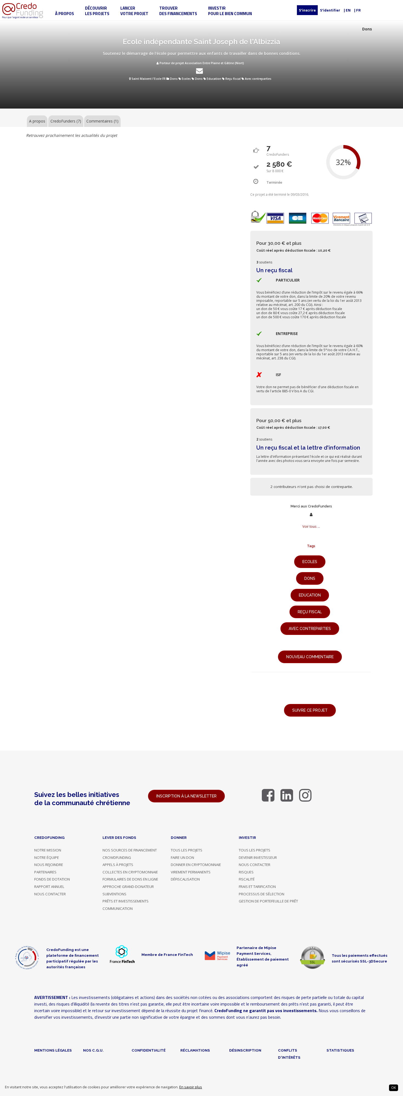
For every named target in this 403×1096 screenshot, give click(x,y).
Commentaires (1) (102, 121)
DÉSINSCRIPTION (245, 1050)
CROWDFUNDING (117, 857)
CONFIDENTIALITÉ (149, 1050)
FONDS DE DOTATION (52, 879)
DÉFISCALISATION (185, 879)
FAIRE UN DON (182, 857)
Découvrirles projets (97, 11)
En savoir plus (190, 1087)
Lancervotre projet (134, 11)
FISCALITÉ (247, 879)
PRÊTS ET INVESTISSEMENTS (126, 901)
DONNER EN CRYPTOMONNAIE (196, 864)
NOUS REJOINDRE (48, 864)
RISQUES (246, 872)
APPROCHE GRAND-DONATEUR (128, 886)
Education (214, 79)
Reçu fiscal (233, 79)
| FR (357, 10)
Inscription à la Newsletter (186, 796)
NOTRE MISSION (47, 850)
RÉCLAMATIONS (195, 1050)
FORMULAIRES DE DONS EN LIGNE (130, 879)
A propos (37, 121)
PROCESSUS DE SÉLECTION (261, 893)
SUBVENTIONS (114, 893)
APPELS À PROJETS (118, 864)
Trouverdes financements (178, 11)
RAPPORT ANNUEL (49, 886)
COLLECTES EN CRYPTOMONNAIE (130, 872)
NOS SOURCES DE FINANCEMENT (130, 850)
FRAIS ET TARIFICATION (257, 886)
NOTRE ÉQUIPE (46, 857)
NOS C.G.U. (93, 1050)
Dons (174, 79)
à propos (64, 13)
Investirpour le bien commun (230, 11)
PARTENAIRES (45, 872)
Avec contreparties (258, 79)
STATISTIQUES (340, 1050)
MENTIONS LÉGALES (53, 1050)
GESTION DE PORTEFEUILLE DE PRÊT (268, 901)
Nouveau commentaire (310, 657)
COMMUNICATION (118, 908)
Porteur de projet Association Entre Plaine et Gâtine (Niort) (201, 63)
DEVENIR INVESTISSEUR (258, 857)
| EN (347, 10)
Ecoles (186, 79)
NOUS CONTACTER (50, 893)
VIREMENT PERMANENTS (191, 872)
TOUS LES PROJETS (186, 850)
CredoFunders (65, 121)
